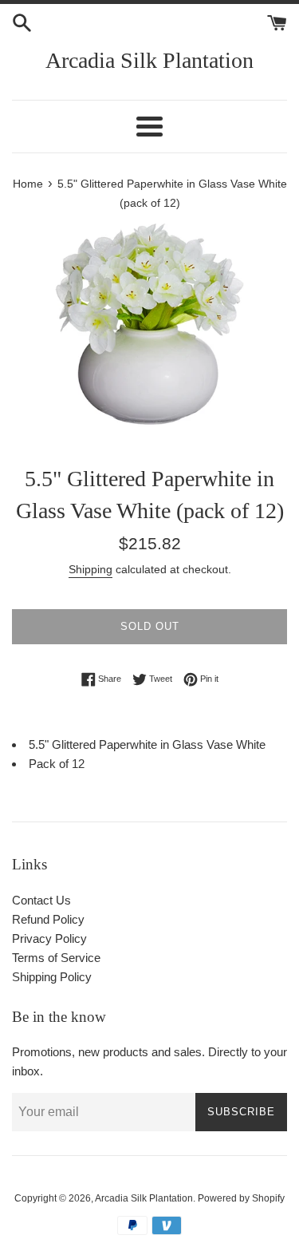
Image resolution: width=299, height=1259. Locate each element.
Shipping (90, 569)
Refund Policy (48, 919)
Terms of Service (56, 957)
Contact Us (41, 900)
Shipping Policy (52, 977)
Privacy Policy (49, 938)
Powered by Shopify (241, 1198)
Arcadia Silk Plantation (149, 60)
